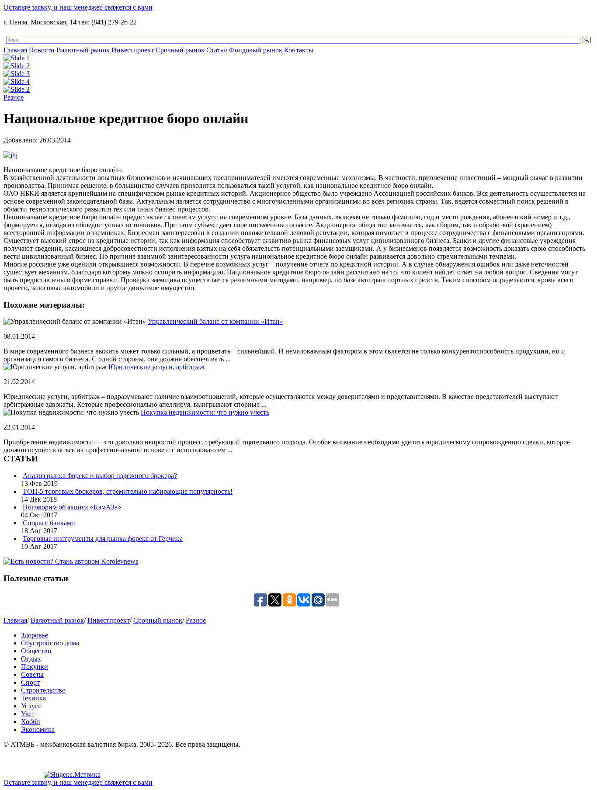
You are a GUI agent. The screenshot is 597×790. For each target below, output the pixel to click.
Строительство (43, 690)
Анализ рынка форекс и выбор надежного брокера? (100, 475)
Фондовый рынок (255, 50)
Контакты (298, 50)
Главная (15, 50)
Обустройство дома (50, 643)
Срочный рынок (180, 50)
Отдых (31, 658)
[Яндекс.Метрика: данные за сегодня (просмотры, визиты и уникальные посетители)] (72, 775)
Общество (36, 651)
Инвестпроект (132, 50)
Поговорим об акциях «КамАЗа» (72, 507)
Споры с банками (49, 523)
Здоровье (34, 635)
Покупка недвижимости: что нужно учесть (205, 412)
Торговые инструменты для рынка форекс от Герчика (103, 538)
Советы (32, 674)
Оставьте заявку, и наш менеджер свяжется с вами (78, 7)
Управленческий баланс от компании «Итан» (215, 321)
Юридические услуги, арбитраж (156, 367)
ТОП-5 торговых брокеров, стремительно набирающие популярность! (128, 491)
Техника (33, 698)
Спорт (30, 682)
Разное (13, 97)
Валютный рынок (83, 50)
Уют (27, 713)
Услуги (31, 706)
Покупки (34, 666)
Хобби (30, 721)
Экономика (38, 729)
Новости (42, 50)
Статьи (216, 50)
